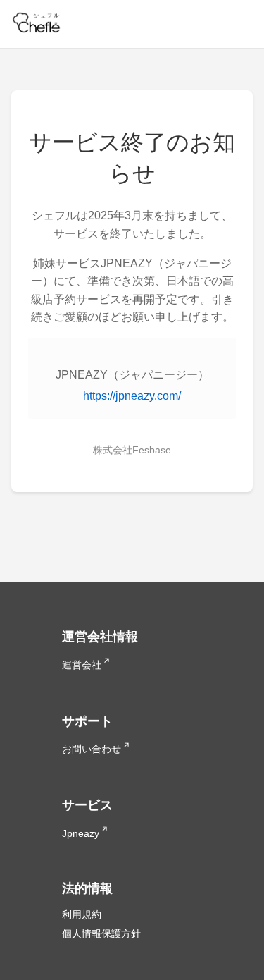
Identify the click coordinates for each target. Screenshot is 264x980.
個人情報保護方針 (101, 933)
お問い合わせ (91, 748)
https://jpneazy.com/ (132, 396)
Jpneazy (80, 833)
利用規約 (81, 914)
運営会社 (81, 664)
